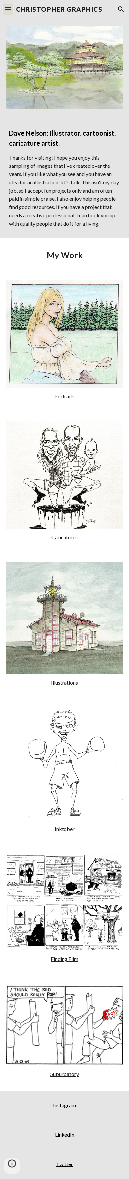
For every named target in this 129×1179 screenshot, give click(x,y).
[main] (64, 177)
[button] (8, 9)
